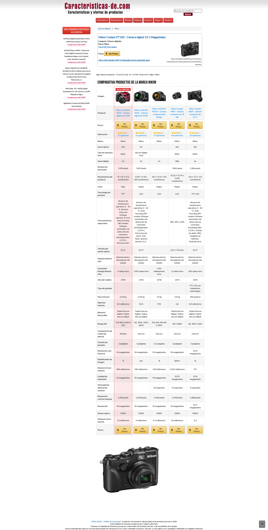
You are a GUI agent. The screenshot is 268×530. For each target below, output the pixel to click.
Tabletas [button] (138, 20)
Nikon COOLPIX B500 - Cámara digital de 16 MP (123, 113)
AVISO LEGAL (96, 522)
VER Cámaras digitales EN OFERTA (76, 30)
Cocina (147, 20)
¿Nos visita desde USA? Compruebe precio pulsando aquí (124, 60)
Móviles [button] (128, 20)
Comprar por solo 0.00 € (76, 44)
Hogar (158, 20)
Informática (102, 20)
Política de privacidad (112, 522)
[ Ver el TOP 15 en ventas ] (107, 47)
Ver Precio (113, 53)
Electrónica (116, 20)
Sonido (167, 20)
